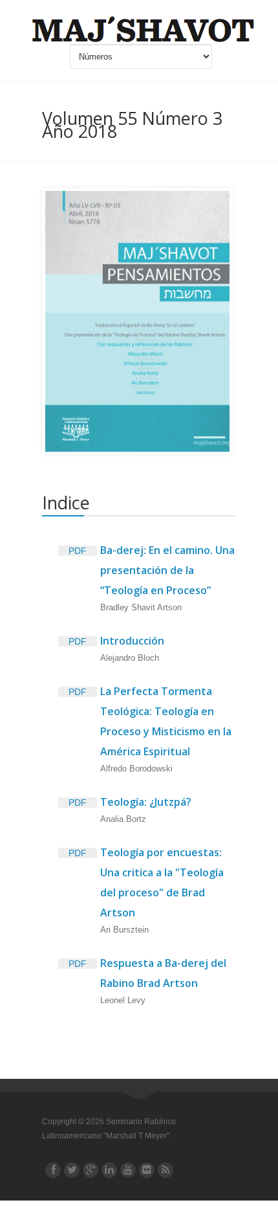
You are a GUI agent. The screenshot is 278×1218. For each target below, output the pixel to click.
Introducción (132, 641)
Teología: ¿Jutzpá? (145, 802)
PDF (78, 551)
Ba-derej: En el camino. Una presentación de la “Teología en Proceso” (167, 570)
